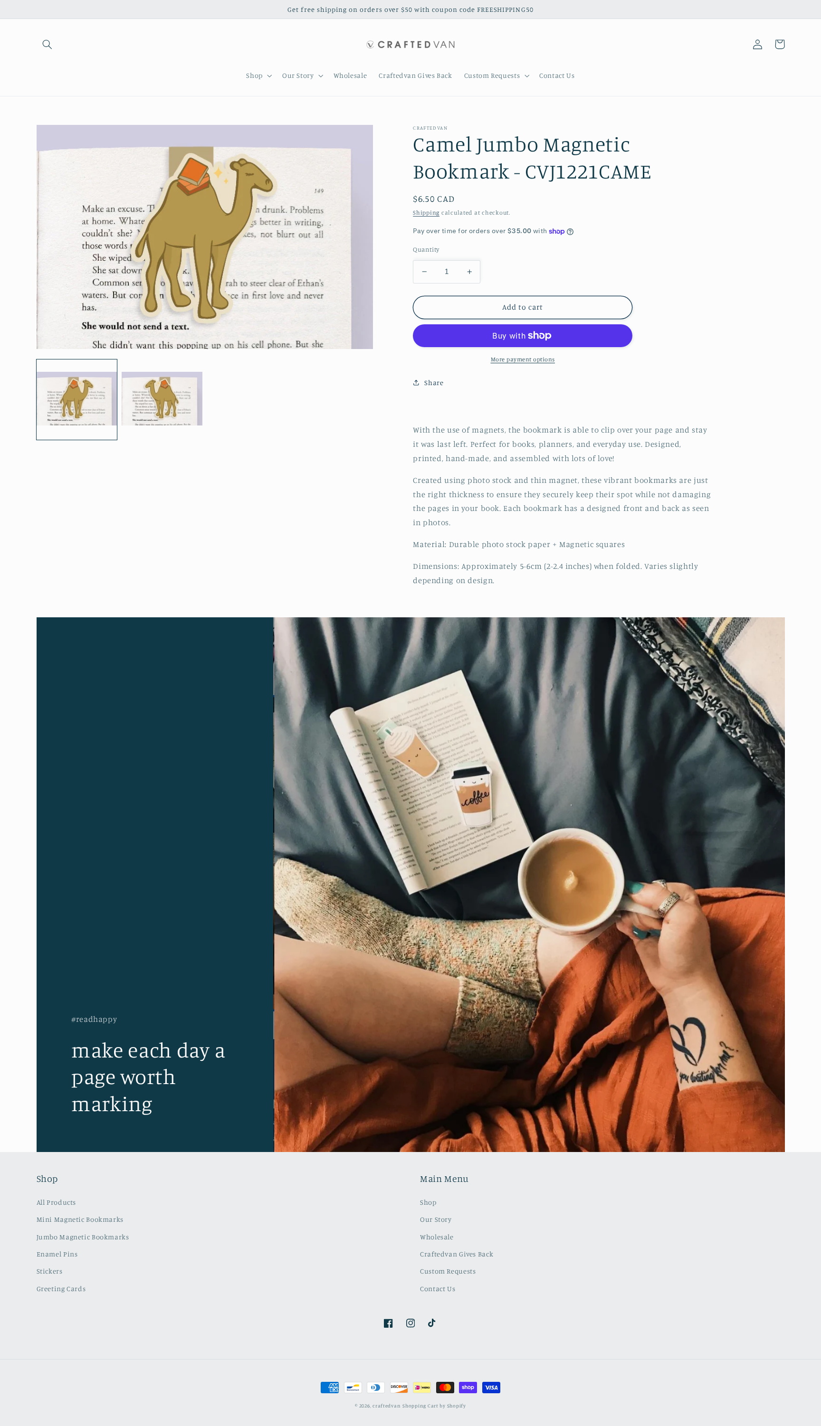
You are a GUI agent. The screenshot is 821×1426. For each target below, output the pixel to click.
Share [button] (433, 382)
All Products (56, 1202)
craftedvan (386, 1405)
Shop (428, 1202)
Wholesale (437, 1237)
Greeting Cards (61, 1288)
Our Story (436, 1219)
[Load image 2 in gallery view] (162, 399)
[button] (47, 44)
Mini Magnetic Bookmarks (80, 1219)
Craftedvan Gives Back (456, 1254)
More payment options (523, 359)
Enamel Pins (57, 1254)
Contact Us (437, 1288)
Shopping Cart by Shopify (434, 1405)
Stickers (50, 1271)
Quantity (426, 249)
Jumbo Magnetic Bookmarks (83, 1237)
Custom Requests (448, 1271)
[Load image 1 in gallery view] (77, 399)
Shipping (426, 212)
